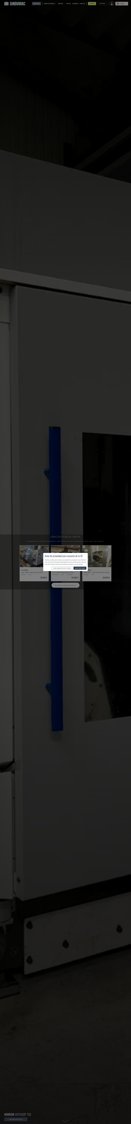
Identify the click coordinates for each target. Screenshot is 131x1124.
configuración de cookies (62, 568)
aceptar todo (80, 568)
